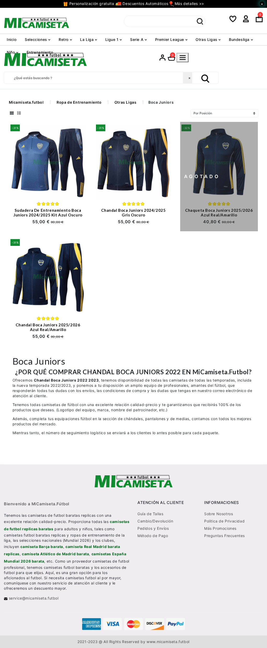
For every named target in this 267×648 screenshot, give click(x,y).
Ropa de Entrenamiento (79, 102)
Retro (64, 39)
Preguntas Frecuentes (224, 535)
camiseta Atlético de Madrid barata (55, 554)
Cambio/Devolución (155, 521)
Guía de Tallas (150, 514)
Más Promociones (220, 528)
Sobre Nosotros (218, 514)
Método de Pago (152, 535)
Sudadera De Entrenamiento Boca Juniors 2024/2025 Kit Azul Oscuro (48, 212)
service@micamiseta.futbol (33, 598)
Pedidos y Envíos (153, 528)
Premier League (170, 39)
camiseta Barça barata (41, 546)
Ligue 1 (112, 39)
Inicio (12, 39)
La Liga (87, 39)
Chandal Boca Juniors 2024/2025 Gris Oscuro (133, 212)
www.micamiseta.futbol (168, 641)
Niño (11, 52)
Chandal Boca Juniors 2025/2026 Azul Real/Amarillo (48, 327)
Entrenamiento (40, 52)
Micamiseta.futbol (26, 102)
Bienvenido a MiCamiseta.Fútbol (36, 503)
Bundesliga (240, 39)
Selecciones (36, 39)
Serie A (137, 39)
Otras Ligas (207, 39)
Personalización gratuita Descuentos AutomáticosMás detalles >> (136, 3)
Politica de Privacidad (224, 521)
